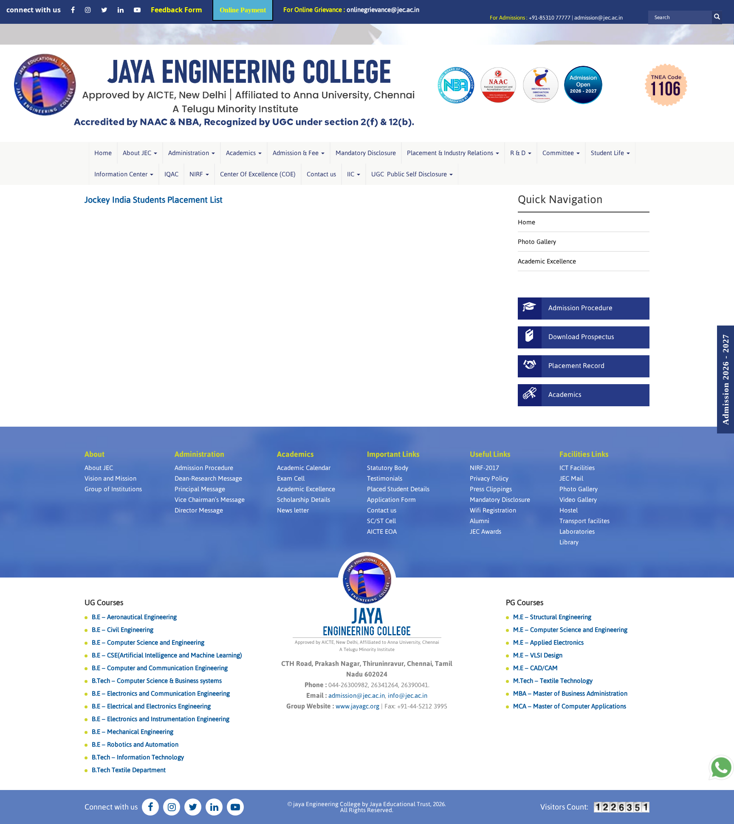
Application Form (391, 499)
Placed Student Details (398, 489)
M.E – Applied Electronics (548, 642)
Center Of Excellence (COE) (258, 174)
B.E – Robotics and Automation (135, 744)
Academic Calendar (303, 467)
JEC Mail (571, 478)
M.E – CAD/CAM (535, 667)
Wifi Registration (493, 510)
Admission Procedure (204, 467)
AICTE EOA (382, 531)
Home (103, 152)
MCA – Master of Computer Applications (569, 706)
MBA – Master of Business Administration (570, 693)
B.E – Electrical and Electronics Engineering (151, 706)
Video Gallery (578, 499)
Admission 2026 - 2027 (725, 379)
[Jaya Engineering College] (214, 93)
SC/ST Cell (381, 520)
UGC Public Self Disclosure (410, 174)
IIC (351, 174)
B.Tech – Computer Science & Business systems (157, 680)
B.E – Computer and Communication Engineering (160, 667)
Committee (559, 152)
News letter (293, 510)
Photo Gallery (537, 241)
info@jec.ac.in (406, 695)
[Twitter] (104, 9)
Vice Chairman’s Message (210, 499)
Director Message (199, 510)
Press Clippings (491, 489)
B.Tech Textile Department (129, 769)
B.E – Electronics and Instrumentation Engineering (160, 718)
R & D (518, 152)
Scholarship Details (303, 499)
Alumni (479, 520)
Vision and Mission (110, 478)
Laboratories (577, 531)
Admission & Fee (296, 152)
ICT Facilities (577, 467)
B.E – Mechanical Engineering (132, 731)
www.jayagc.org (357, 706)
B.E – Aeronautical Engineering (134, 616)
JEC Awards (485, 531)
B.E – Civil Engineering (122, 629)
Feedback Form (176, 9)
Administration (189, 152)
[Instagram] (88, 9)
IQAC (171, 174)
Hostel (568, 510)
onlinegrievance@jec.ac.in (383, 9)
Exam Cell (291, 478)
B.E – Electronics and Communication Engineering (161, 693)
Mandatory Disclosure (366, 152)
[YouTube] (137, 9)
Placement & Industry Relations (451, 152)
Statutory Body (387, 467)
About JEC (138, 152)
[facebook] (73, 9)
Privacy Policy (489, 478)
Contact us (321, 174)
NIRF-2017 (484, 467)
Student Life (608, 152)
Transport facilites (584, 520)
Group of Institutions (113, 489)
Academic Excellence (547, 261)
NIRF (197, 174)
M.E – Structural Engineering (552, 616)
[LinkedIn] (121, 9)
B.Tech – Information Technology (138, 757)
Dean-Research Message (208, 478)
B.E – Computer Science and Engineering (148, 642)
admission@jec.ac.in (598, 17)
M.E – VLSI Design (537, 655)
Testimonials (384, 478)
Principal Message (200, 489)
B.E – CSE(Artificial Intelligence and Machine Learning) (167, 655)
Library (569, 542)
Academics (241, 152)
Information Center (121, 174)
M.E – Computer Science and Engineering (570, 629)
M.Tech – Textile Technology (553, 680)
